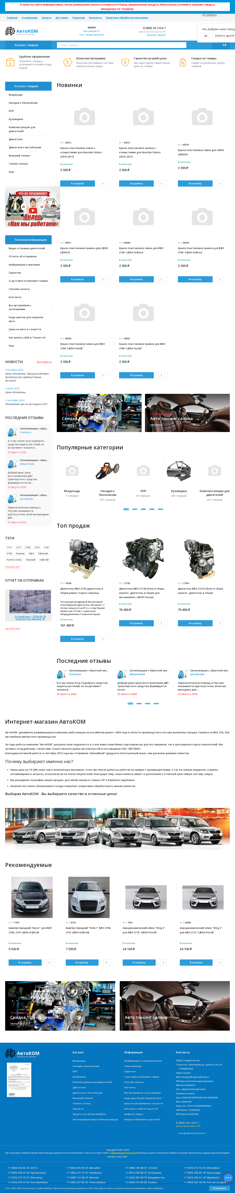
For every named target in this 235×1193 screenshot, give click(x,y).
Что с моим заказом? (91, 34)
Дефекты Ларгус (133, 1114)
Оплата (46, 17)
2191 (37, 547)
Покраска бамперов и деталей (141, 1119)
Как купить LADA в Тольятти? (27, 337)
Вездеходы (79, 1060)
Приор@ (30, 559)
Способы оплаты (19, 289)
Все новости (44, 361)
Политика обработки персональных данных (135, 17)
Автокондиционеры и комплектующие (95, 1119)
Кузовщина (79, 1076)
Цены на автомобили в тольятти (143, 1103)
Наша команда (132, 1066)
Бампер (20, 553)
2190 (27, 547)
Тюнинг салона (82, 1103)
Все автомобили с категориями (20, 307)
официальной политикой (123, 1152)
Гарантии (78, 17)
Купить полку (14, 559)
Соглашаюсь (219, 1188)
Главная (12, 17)
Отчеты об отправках (23, 256)
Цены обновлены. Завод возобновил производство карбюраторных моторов (27, 377)
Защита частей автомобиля (89, 1114)
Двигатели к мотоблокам (87, 1092)
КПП (75, 1071)
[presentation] (56, 589)
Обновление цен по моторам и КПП (26, 404)
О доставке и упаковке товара (28, 280)
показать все (12, 566)
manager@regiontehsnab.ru (192, 1133)
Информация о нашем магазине (143, 1060)
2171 (18, 547)
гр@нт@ (44, 559)
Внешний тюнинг (83, 1098)
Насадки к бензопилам (86, 1066)
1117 (9, 547)
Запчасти (78, 1108)
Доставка (61, 17)
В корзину (77, 183)
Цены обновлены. (15, 392)
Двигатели (79, 1087)
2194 (9, 553)
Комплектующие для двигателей (92, 1082)
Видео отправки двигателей (27, 248)
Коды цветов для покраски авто (26, 319)
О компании (30, 17)
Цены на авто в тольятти (25, 329)
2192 (46, 547)
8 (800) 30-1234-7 (154, 28)
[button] (126, 509)
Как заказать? (91, 31)
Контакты (95, 17)
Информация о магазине (24, 264)
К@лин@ (43, 553)
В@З (31, 553)
